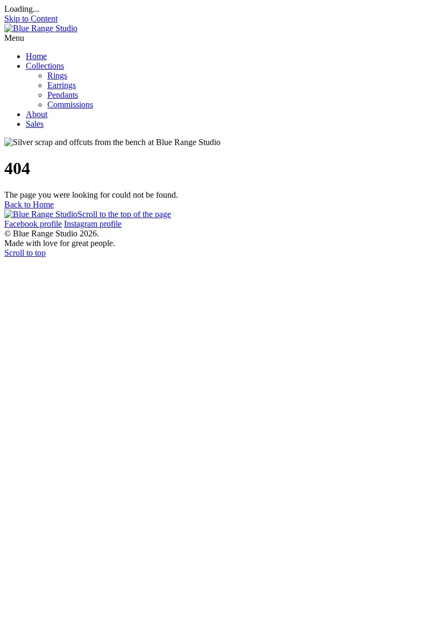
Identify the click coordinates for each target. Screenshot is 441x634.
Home (36, 56)
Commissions (70, 104)
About (36, 114)
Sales (35, 123)
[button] (220, 38)
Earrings (61, 85)
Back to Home (29, 204)
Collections (45, 65)
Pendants (62, 94)
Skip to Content (31, 18)
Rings (57, 75)
